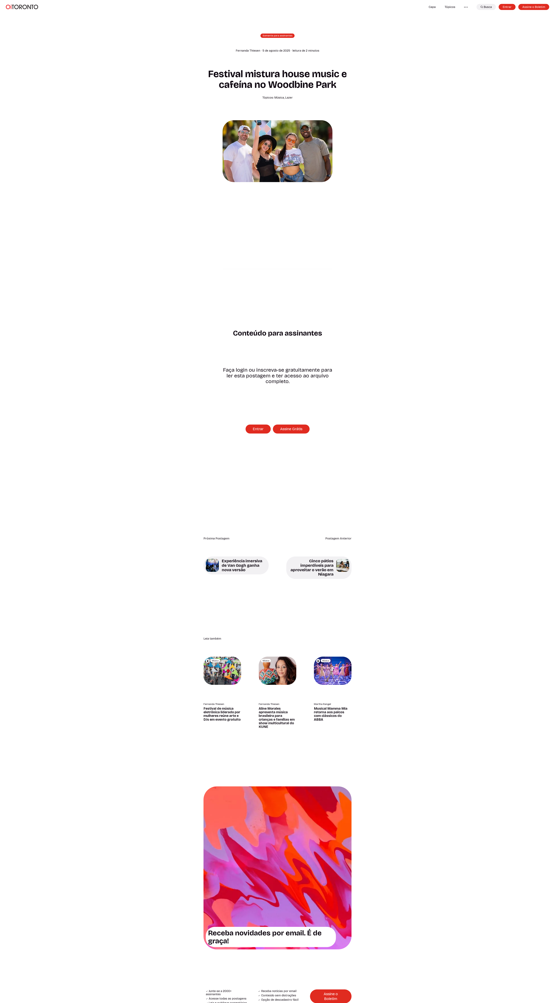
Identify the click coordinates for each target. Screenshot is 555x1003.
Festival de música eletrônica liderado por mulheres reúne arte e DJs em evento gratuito (222, 714)
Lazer (289, 97)
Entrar (507, 7)
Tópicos (450, 7)
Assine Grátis (291, 429)
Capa (432, 7)
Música (279, 97)
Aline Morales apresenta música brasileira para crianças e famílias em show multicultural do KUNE (277, 718)
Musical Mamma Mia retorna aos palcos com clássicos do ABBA (330, 714)
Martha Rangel (322, 704)
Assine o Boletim (533, 7)
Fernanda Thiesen (248, 50)
